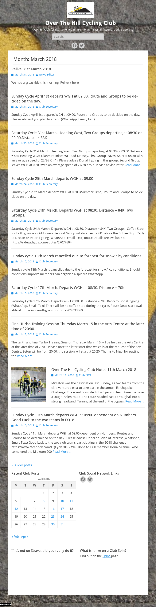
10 (62, 501)
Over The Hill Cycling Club (80, 23)
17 (62, 509)
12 (16, 509)
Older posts (21, 465)
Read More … (133, 165)
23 (53, 516)
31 (62, 524)
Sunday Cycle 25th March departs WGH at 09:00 (52, 178)
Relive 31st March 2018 (31, 69)
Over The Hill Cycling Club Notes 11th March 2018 (93, 369)
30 (53, 524)
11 (71, 501)
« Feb (15, 537)
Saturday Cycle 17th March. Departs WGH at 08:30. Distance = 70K (67, 287)
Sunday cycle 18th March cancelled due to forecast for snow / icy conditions (76, 256)
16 (53, 509)
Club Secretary (48, 106)
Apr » (25, 537)
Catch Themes (129, 598)
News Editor (46, 74)
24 (62, 516)
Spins (107, 556)
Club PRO (85, 375)
